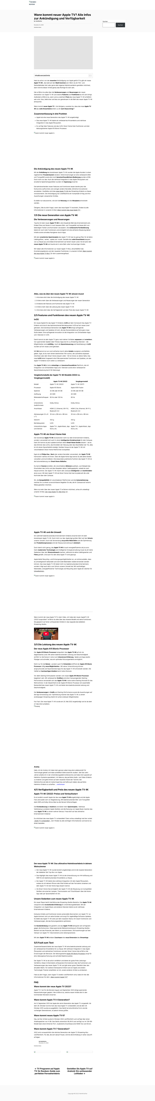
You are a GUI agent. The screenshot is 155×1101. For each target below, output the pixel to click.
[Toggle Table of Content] (89, 75)
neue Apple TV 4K (62, 191)
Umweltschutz (39, 571)
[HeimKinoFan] (43, 5)
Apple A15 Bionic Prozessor (76, 953)
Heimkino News (37, 27)
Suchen (105, 21)
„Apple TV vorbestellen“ (42, 821)
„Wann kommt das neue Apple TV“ (69, 210)
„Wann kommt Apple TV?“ (59, 977)
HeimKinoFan (39, 21)
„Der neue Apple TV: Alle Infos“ (55, 492)
